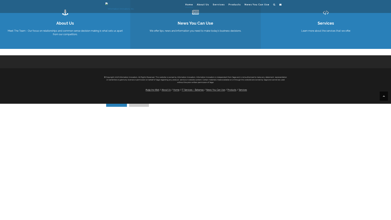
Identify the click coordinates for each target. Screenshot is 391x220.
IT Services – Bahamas (193, 90)
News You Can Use (257, 4)
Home (189, 4)
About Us (203, 4)
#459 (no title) (152, 90)
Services (219, 4)
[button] (274, 5)
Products (234, 4)
